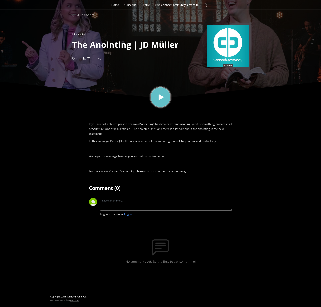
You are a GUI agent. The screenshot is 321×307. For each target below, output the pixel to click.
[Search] (205, 5)
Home (115, 5)
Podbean (74, 300)
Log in (128, 214)
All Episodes (85, 15)
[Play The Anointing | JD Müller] (160, 97)
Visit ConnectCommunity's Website (177, 5)
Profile (146, 5)
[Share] (100, 58)
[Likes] (74, 58)
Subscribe (130, 5)
